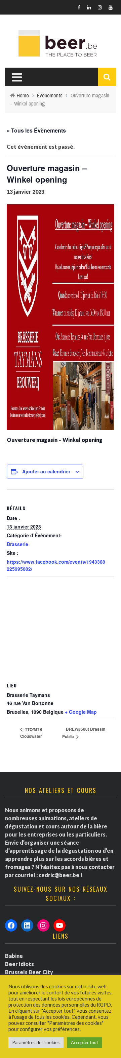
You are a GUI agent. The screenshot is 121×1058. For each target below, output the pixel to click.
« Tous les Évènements (36, 130)
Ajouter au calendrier (46, 471)
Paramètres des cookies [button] (35, 1042)
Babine (14, 956)
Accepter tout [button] (84, 1042)
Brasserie (17, 544)
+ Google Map (81, 711)
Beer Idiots (19, 964)
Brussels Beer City (29, 972)
